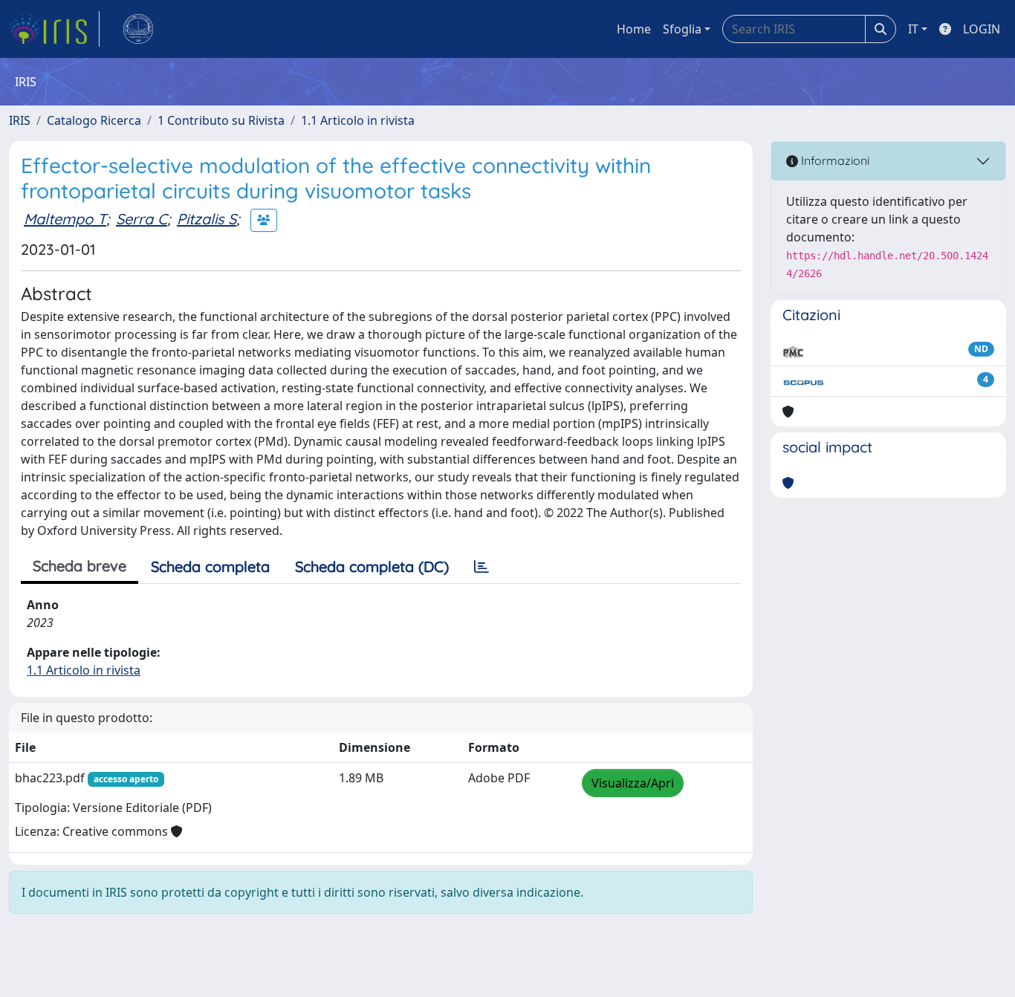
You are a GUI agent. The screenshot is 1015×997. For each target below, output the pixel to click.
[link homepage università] (138, 29)
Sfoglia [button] (682, 29)
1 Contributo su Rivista (221, 120)
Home (634, 29)
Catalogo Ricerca (94, 120)
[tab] (481, 566)
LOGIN (981, 29)
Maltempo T (65, 219)
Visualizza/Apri (632, 783)
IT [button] (913, 29)
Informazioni (833, 160)
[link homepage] (54, 29)
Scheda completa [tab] (210, 566)
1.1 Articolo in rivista (358, 120)
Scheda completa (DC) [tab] (372, 566)
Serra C (141, 219)
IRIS (19, 120)
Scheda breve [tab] (79, 565)
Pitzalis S (206, 219)
